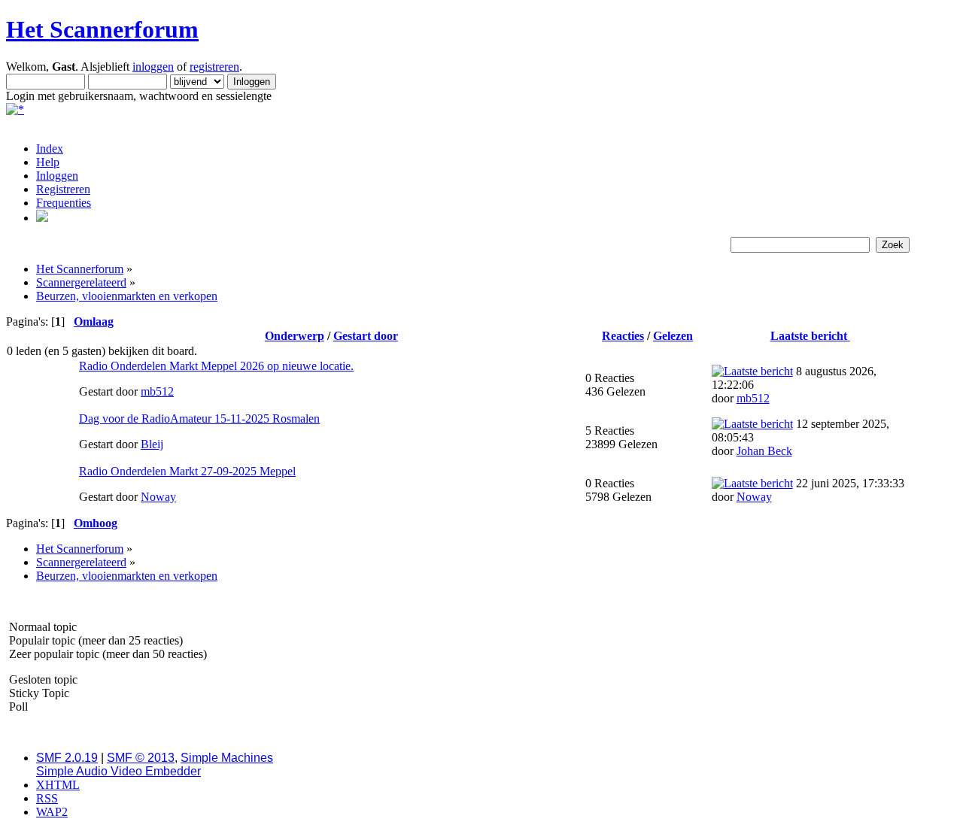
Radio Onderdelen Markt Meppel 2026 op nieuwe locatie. (216, 365)
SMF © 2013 (141, 757)
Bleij (152, 444)
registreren (214, 66)
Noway (158, 496)
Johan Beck (764, 450)
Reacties (623, 335)
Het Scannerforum (102, 29)
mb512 (157, 391)
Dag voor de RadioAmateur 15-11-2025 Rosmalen (199, 418)
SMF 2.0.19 (67, 757)
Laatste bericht (810, 335)
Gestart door (365, 335)
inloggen (153, 66)
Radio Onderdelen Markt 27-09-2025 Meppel (187, 471)
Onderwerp (294, 335)
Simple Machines (227, 757)
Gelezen (673, 335)
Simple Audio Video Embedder (118, 771)
